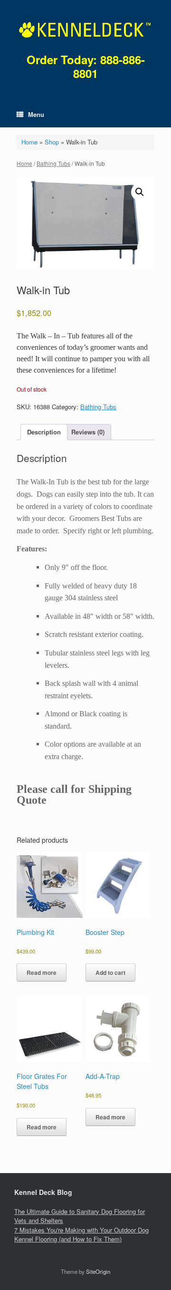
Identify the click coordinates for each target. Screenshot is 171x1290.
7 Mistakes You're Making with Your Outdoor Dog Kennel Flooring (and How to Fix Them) (81, 1234)
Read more (42, 972)
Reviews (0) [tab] (87, 431)
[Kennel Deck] (85, 30)
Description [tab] (44, 431)
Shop (52, 141)
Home (29, 141)
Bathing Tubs (53, 163)
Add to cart (110, 972)
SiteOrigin (98, 1271)
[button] (139, 192)
